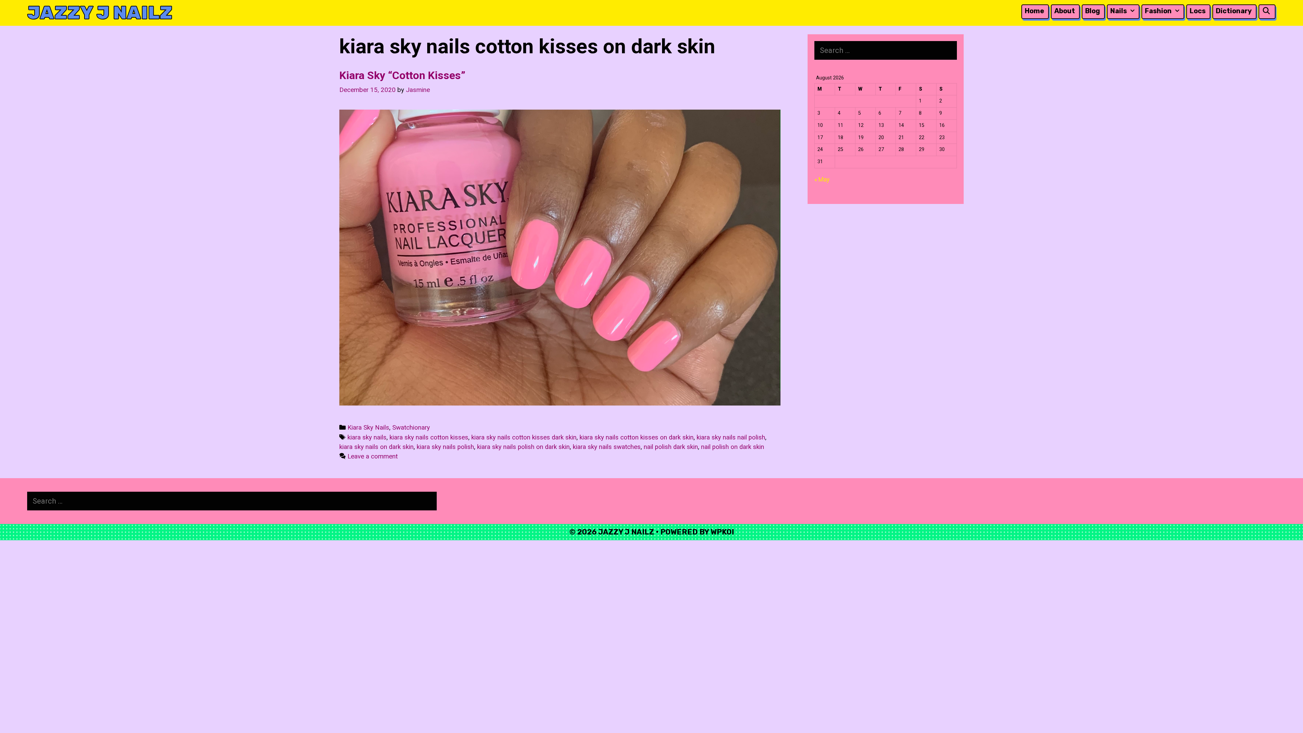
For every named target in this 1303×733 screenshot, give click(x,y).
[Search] (1266, 11)
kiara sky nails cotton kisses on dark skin (637, 437)
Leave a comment (372, 456)
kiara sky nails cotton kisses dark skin (524, 437)
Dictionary (1234, 11)
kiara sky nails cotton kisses (429, 437)
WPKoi (722, 532)
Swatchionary (411, 427)
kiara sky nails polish (445, 447)
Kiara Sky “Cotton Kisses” (402, 75)
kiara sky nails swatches (607, 447)
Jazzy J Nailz (99, 13)
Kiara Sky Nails (368, 427)
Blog (1092, 11)
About (1064, 11)
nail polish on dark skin (732, 447)
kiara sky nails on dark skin (376, 447)
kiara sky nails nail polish (731, 437)
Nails (1118, 11)
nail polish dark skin (671, 447)
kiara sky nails (366, 437)
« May (822, 179)
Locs (1198, 11)
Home (1034, 11)
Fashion (1158, 11)
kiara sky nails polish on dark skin (523, 447)
